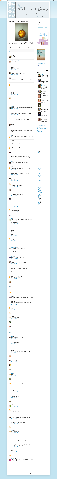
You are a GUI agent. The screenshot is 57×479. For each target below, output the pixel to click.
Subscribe (42, 27)
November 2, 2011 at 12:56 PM (14, 328)
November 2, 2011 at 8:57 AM (14, 186)
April (39, 202)
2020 (38, 154)
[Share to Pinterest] (15, 49)
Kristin (12, 325)
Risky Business (39, 190)
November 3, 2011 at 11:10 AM (14, 451)
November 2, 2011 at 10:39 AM (14, 240)
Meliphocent (12, 146)
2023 (38, 151)
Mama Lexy (12, 256)
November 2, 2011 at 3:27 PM (14, 375)
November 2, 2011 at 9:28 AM (14, 211)
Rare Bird (38, 130)
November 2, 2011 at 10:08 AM (14, 235)
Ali (11, 218)
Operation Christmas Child (39, 186)
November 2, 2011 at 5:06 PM (14, 406)
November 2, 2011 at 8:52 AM (14, 180)
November (39, 166)
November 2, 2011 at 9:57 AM (14, 223)
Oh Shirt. (39, 191)
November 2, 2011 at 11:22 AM (14, 273)
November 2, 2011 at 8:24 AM (14, 169)
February (39, 204)
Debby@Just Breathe (13, 285)
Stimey (12, 336)
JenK (11, 83)
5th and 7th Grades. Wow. (44, 103)
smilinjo (12, 237)
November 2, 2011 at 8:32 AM (14, 174)
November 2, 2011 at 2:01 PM (14, 338)
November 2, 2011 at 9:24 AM (14, 206)
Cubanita (12, 106)
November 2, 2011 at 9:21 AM (14, 199)
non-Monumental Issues (40, 183)
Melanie (12, 373)
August (39, 198)
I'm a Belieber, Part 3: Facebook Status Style (40, 193)
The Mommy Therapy (13, 247)
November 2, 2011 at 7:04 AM (14, 81)
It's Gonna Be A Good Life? (40, 174)
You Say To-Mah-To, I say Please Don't (41, 128)
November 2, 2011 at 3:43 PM (14, 385)
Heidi (11, 404)
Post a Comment (12, 464)
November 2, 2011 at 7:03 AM (14, 69)
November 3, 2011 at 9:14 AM (14, 446)
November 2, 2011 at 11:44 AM (14, 288)
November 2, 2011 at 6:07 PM (14, 418)
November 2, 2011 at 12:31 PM (14, 318)
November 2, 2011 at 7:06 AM (14, 85)
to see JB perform (28, 43)
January (39, 205)
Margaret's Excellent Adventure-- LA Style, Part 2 (40, 169)
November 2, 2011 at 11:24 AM (14, 278)
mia (11, 135)
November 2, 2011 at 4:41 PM (14, 397)
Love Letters (38, 127)
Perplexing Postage (39, 124)
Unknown (12, 275)
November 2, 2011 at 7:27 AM (14, 104)
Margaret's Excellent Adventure (39, 188)
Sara (11, 166)
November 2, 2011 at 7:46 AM (14, 144)
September (39, 196)
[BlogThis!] (13, 49)
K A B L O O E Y (13, 458)
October (39, 195)
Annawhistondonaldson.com (41, 63)
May (39, 201)
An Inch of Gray (38, 65)
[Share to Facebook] (14, 49)
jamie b (12, 377)
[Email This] (12, 49)
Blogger (32, 473)
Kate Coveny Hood (13, 363)
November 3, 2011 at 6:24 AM (14, 441)
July (38, 199)
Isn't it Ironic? (39, 181)
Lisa (11, 316)
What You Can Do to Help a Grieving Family (44, 85)
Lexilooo (12, 123)
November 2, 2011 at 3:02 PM (14, 361)
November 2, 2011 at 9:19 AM (14, 195)
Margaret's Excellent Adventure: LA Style (40, 176)
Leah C (12, 55)
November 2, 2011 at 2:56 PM (14, 352)
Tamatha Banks (13, 320)
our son (12, 51)
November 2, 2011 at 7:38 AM (14, 138)
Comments (45, 153)
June (39, 200)
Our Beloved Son (43, 94)
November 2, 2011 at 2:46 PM (14, 343)
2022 (38, 152)
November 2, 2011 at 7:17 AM (14, 94)
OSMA (12, 260)
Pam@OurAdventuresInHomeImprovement (16, 60)
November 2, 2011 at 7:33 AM (14, 121)
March (39, 203)
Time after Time (39, 178)
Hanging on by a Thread (40, 131)
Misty (11, 296)
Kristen (12, 416)
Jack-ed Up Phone (39, 180)
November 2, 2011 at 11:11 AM (14, 258)
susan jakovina (13, 306)
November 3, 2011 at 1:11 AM (14, 432)
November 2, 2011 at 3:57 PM (14, 391)
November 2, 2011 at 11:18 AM (14, 263)
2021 (38, 153)
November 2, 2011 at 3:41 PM (14, 379)
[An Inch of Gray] (37, 66)
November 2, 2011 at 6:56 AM (14, 58)
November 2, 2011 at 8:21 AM (14, 164)
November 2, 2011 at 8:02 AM (14, 148)
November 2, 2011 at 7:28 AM (14, 108)
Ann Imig (12, 359)
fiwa (11, 161)
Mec (11, 71)
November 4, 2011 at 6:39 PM (14, 462)
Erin (11, 382)
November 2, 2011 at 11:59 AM (14, 304)
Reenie (12, 197)
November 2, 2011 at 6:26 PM (14, 423)
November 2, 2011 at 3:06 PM (14, 365)
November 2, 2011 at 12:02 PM (14, 309)
